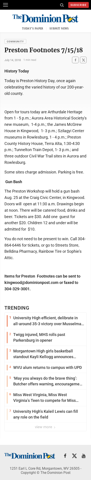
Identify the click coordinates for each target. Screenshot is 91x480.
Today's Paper (32, 28)
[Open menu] (5, 5)
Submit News (59, 28)
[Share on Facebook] (75, 60)
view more (44, 427)
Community (15, 41)
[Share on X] (83, 60)
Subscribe (78, 5)
